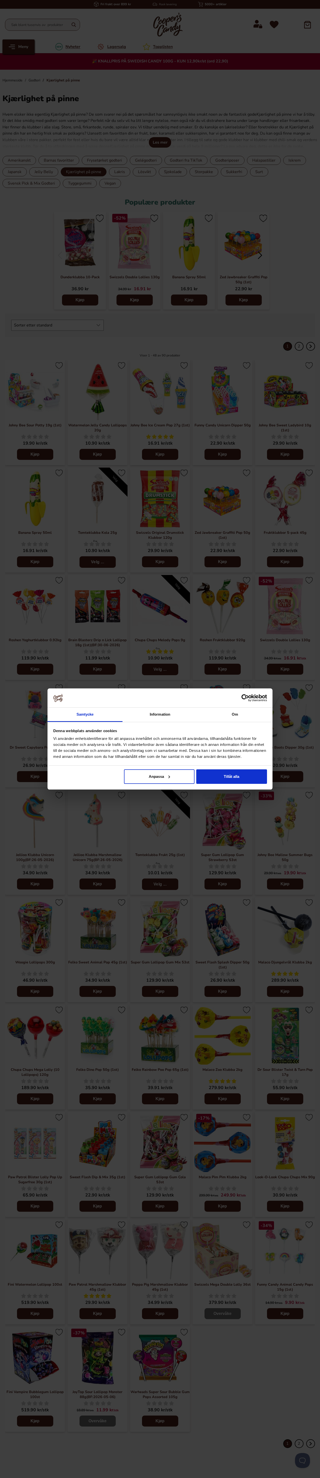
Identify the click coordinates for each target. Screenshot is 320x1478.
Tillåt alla (231, 776)
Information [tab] (160, 714)
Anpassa (156, 776)
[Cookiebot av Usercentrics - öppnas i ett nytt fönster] (245, 698)
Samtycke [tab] (85, 714)
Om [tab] (235, 714)
